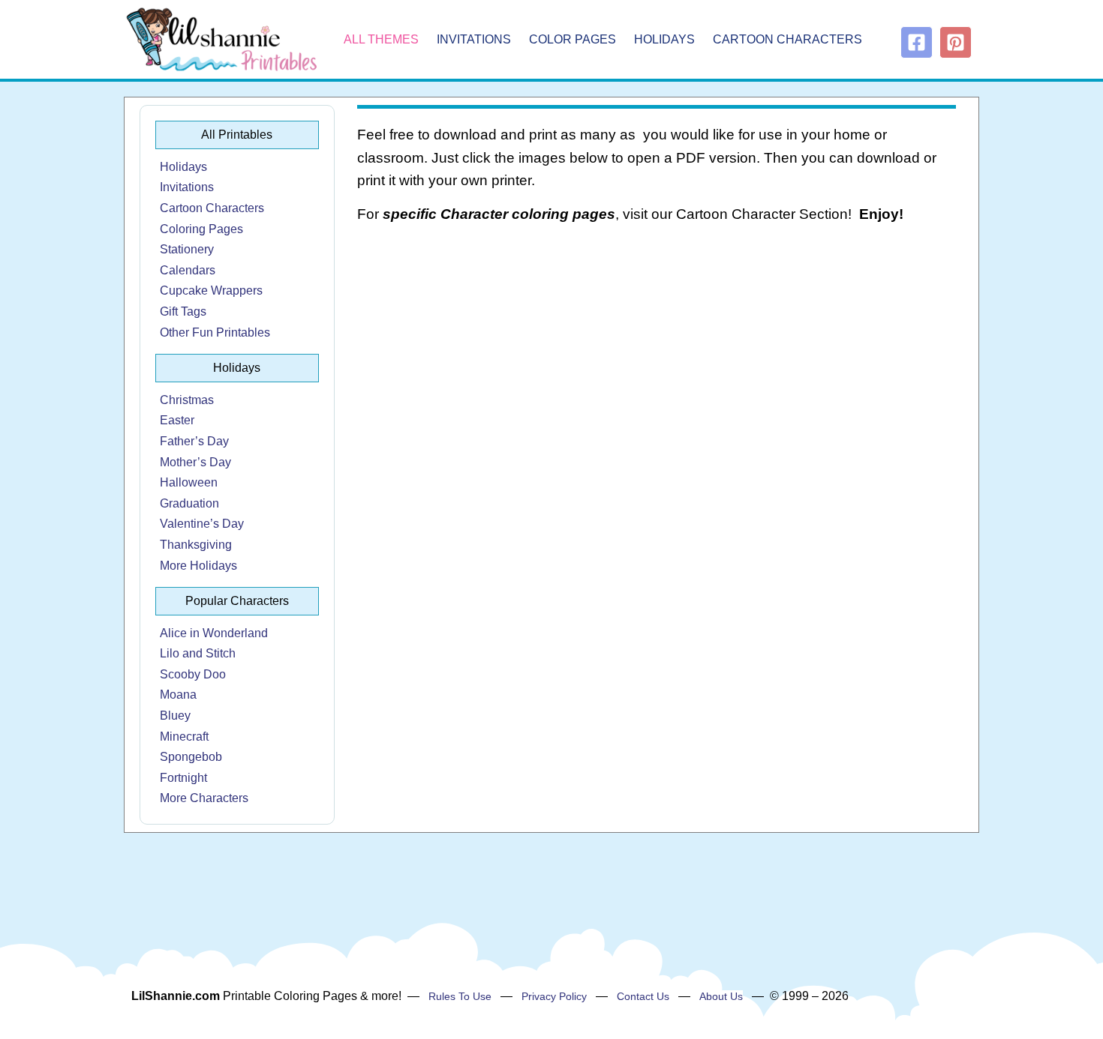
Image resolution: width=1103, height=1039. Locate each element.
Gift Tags (183, 311)
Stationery (187, 249)
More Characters (204, 798)
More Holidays (198, 565)
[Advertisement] (657, 357)
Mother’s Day (195, 462)
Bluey (175, 715)
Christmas (187, 400)
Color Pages (572, 39)
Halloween (189, 482)
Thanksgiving (196, 544)
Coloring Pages (201, 229)
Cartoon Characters (787, 39)
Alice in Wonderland (214, 633)
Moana (178, 694)
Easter (177, 420)
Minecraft (184, 736)
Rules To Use (459, 996)
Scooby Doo (193, 674)
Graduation (189, 503)
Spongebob (191, 756)
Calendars (187, 270)
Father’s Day (194, 441)
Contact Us (643, 996)
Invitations (474, 39)
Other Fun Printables (215, 332)
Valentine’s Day (202, 523)
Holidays (664, 39)
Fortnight (183, 777)
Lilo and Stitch (198, 653)
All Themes (381, 39)
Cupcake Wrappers (211, 290)
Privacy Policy (554, 996)
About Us (721, 996)
